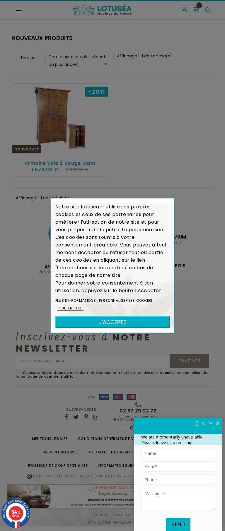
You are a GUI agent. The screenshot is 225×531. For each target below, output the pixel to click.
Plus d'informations (76, 300)
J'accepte (112, 322)
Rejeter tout (70, 308)
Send (178, 524)
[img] (218, 423)
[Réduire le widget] (210, 423)
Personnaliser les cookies (126, 300)
